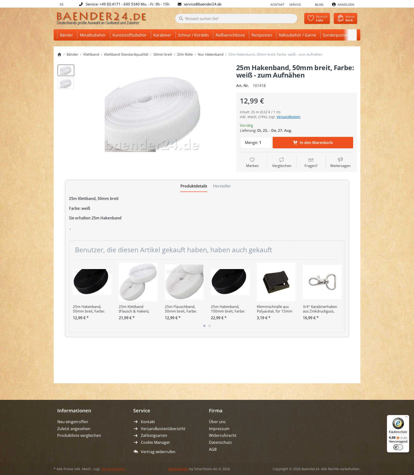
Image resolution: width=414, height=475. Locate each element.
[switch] (398, 447)
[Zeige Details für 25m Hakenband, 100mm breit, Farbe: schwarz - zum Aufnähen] (230, 282)
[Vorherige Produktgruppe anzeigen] (74, 295)
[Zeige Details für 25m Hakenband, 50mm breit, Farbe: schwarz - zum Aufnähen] (92, 282)
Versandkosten (288, 116)
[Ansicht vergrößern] (153, 113)
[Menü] (406, 418)
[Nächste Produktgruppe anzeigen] (339, 295)
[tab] (193, 186)
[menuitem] (67, 35)
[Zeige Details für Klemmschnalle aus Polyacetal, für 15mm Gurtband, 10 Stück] (276, 282)
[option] (66, 70)
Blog (319, 4)
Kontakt (277, 4)
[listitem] (153, 113)
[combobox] (236, 18)
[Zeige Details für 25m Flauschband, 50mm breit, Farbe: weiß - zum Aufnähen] (184, 282)
